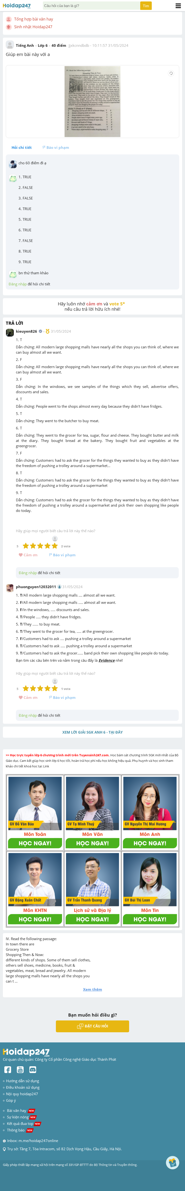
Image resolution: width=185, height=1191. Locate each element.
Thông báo (19, 1130)
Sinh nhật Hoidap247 (33, 26)
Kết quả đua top (23, 1123)
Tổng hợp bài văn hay (33, 19)
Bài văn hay (20, 1110)
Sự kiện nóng (21, 1117)
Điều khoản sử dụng (23, 1087)
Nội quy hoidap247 (22, 1093)
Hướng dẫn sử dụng (22, 1080)
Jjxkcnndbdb (79, 45)
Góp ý (11, 1100)
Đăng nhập (18, 284)
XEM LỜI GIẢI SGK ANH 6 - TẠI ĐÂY (92, 732)
